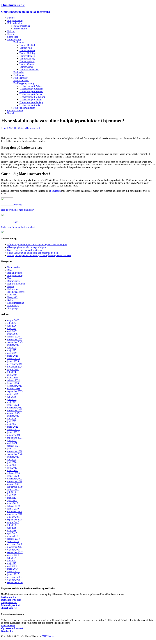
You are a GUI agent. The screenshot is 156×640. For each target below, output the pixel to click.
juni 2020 (11, 462)
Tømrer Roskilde (28, 45)
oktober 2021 (13, 435)
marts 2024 (12, 377)
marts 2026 (12, 334)
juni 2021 (11, 440)
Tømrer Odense (27, 64)
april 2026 (12, 331)
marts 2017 (12, 568)
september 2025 (15, 342)
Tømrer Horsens (27, 50)
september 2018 (15, 519)
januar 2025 (13, 361)
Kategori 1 (12, 294)
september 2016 (15, 582)
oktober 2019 (13, 484)
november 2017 (14, 547)
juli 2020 (11, 459)
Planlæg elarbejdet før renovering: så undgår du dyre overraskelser (39, 255)
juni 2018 (11, 528)
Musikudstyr (13, 305)
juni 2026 (11, 325)
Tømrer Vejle (26, 47)
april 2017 (12, 566)
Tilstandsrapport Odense (31, 94)
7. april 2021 (7, 128)
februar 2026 (13, 336)
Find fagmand (14, 39)
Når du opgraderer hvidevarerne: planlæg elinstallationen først (37, 244)
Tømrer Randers (27, 56)
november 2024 (14, 366)
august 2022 (13, 416)
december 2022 (14, 407)
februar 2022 (13, 429)
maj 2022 (11, 424)
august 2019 (13, 489)
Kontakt (11, 113)
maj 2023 (11, 402)
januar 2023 (13, 405)
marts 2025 (12, 355)
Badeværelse (32, 128)
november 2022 (14, 410)
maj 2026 (11, 328)
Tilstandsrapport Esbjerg (31, 102)
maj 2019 (11, 497)
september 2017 (15, 552)
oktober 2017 (13, 549)
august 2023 (13, 394)
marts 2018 (12, 536)
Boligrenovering (15, 20)
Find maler (18, 72)
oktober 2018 (13, 517)
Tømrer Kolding (27, 53)
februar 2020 (13, 473)
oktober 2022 (13, 413)
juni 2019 (11, 495)
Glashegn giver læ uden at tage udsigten (26, 247)
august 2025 (13, 345)
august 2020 (13, 456)
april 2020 (12, 467)
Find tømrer (19, 42)
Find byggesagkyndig (23, 83)
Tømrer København (29, 69)
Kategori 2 (12, 297)
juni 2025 (11, 347)
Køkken (11, 31)
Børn (9, 278)
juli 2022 (11, 418)
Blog (9, 270)
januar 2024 (13, 383)
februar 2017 (13, 571)
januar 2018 (13, 541)
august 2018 (13, 522)
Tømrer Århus (26, 67)
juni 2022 (11, 421)
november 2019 (14, 481)
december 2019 (14, 478)
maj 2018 (11, 530)
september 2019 (15, 487)
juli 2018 (11, 525)
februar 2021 (13, 446)
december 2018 (14, 511)
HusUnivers (20, 128)
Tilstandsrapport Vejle (30, 105)
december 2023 (14, 385)
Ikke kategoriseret (15, 292)
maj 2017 (11, 563)
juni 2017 (11, 560)
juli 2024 (11, 372)
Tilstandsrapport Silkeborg (32, 97)
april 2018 (12, 533)
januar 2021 (13, 448)
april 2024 (12, 375)
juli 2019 (11, 492)
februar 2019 (13, 506)
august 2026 (13, 320)
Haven (10, 34)
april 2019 (12, 500)
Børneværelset (20, 28)
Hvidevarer (12, 289)
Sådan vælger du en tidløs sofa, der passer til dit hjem (32, 252)
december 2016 (14, 577)
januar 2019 (13, 508)
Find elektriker (20, 77)
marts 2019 (12, 503)
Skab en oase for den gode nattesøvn (25, 250)
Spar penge (12, 37)
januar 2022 (13, 432)
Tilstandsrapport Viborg (31, 99)
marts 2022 (12, 426)
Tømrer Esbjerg (27, 58)
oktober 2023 (13, 388)
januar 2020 (13, 476)
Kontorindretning (21, 26)
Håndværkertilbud (16, 283)
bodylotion (55, 191)
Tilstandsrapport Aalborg (31, 88)
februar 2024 (13, 380)
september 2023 (15, 391)
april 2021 (12, 443)
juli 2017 (11, 558)
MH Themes (48, 636)
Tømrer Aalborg (27, 61)
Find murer (18, 75)
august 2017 (13, 555)
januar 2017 (13, 574)
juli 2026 (11, 323)
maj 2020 (11, 465)
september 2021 (15, 437)
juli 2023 (11, 396)
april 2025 (12, 353)
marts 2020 (12, 470)
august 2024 (13, 369)
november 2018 (14, 514)
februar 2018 (13, 538)
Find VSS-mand (21, 80)
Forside (10, 17)
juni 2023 (11, 399)
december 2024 (14, 364)
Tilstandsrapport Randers (31, 91)
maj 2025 (11, 350)
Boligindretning (14, 23)
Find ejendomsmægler (24, 108)
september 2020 (15, 454)
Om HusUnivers (15, 110)
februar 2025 (13, 358)
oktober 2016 (13, 579)
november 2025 (14, 339)
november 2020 (14, 451)
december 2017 (14, 544)
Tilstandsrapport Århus (30, 86)
